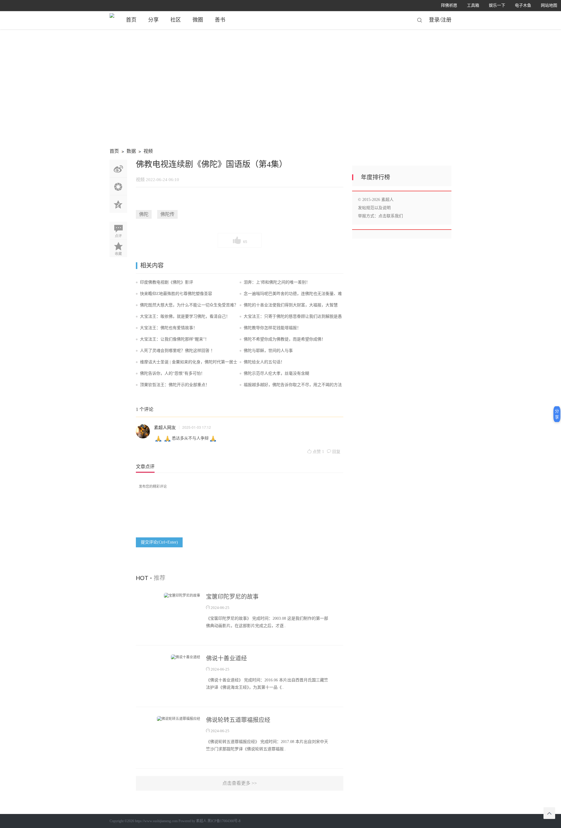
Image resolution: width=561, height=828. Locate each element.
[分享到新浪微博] (118, 168)
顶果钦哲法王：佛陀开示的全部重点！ (174, 385)
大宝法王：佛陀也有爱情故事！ (168, 328)
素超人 (201, 821)
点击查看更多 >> (239, 783)
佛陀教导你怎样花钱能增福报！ (272, 328)
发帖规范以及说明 (374, 208)
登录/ (435, 20)
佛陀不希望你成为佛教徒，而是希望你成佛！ (284, 339)
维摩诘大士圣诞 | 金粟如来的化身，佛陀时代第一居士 (188, 362)
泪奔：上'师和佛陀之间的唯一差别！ (277, 282)
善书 (220, 20)
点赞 (317, 451)
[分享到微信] (118, 186)
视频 (145, 152)
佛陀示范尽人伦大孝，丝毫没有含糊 (276, 373)
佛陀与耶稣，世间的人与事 (268, 350)
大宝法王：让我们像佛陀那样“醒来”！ (174, 339)
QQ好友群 (118, 204)
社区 (175, 20)
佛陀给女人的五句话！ (264, 362)
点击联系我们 (390, 216)
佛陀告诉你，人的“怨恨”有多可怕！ (172, 373)
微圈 (198, 20)
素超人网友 (165, 427)
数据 (128, 152)
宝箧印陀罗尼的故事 (232, 596)
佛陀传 (167, 214)
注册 (446, 20)
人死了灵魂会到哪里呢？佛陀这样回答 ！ (177, 350)
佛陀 (143, 214)
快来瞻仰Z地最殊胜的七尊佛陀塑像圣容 (176, 293)
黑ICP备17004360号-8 (223, 821)
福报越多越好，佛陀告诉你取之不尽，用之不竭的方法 (293, 385)
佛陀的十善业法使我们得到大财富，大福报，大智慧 (291, 305)
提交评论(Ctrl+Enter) (159, 542)
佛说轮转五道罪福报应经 (238, 720)
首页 (131, 20)
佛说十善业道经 (226, 658)
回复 (335, 451)
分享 (153, 20)
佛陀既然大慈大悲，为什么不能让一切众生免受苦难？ (189, 305)
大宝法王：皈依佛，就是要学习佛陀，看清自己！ (185, 316)
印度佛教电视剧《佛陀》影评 (166, 282)
